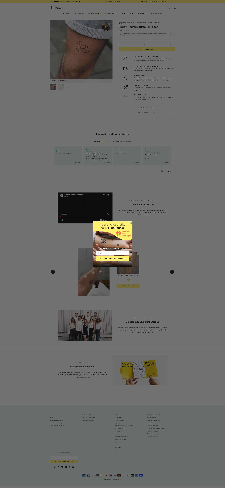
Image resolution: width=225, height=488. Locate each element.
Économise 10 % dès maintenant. (112, 258)
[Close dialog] (131, 223)
